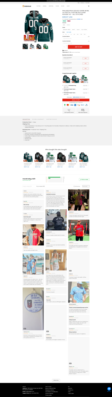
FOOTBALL (39, 6)
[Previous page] (23, 26)
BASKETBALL (51, 6)
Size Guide (69, 32)
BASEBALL (44, 6)
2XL (74, 34)
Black (78, 29)
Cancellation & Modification (51, 391)
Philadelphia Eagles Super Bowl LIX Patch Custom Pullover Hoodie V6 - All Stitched (61, 164)
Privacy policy (48, 395)
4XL (81, 34)
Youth (68, 24)
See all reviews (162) (27, 180)
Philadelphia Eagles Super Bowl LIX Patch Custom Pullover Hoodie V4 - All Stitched (70, 92)
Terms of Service (49, 393)
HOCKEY (62, 6)
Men (64, 24)
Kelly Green (84, 29)
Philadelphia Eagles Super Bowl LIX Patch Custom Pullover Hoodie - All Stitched (70, 89)
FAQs (78, 2)
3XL (78, 34)
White (73, 29)
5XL (84, 34)
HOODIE (57, 6)
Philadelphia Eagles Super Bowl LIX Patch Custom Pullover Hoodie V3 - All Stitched (72, 85)
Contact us (82, 2)
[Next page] (54, 26)
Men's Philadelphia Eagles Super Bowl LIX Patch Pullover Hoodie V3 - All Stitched (83, 164)
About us (70, 388)
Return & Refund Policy (50, 388)
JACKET (68, 6)
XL (71, 34)
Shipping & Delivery (49, 390)
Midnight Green (66, 29)
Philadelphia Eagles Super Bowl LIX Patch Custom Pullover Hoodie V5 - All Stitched (39, 164)
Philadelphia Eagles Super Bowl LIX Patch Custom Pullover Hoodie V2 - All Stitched (73, 164)
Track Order (87, 2)
